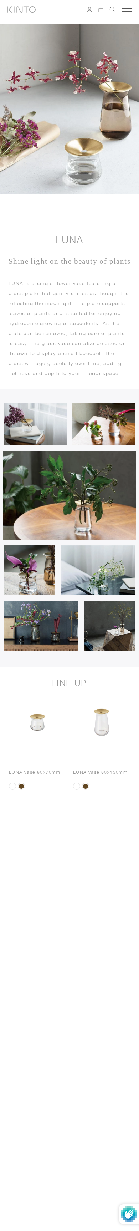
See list (99, 1047)
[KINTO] (21, 9)
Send (113, 1027)
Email (20, 986)
